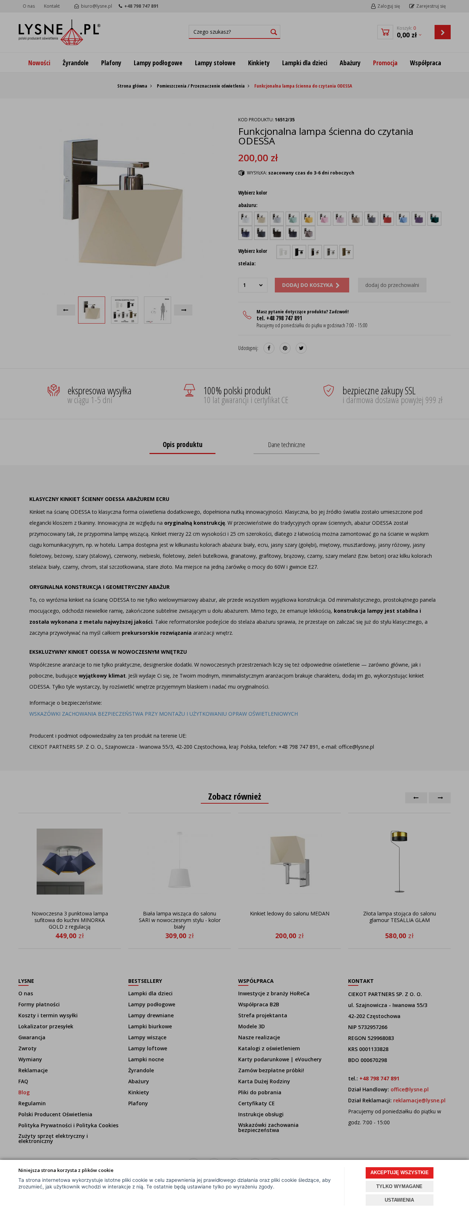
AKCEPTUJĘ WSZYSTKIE (399, 1172)
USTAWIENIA (399, 1200)
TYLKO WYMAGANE (399, 1186)
